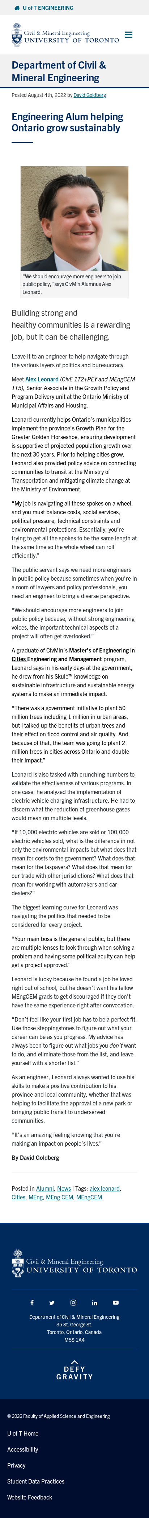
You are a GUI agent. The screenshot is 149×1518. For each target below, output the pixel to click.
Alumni (45, 1188)
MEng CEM (59, 1196)
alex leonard (105, 1188)
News (64, 1188)
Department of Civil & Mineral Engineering (59, 70)
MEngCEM (89, 1196)
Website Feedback (29, 1497)
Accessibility (22, 1449)
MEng (36, 1196)
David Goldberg (89, 94)
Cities (18, 1196)
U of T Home (22, 1433)
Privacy (16, 1465)
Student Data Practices (35, 1481)
